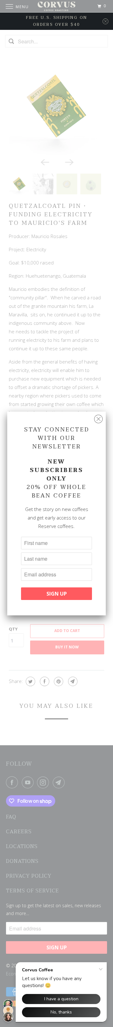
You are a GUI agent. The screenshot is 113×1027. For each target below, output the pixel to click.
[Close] (98, 419)
